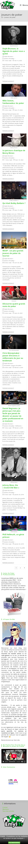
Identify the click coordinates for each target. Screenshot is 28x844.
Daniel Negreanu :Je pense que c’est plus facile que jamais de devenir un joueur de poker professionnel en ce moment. (12, 414)
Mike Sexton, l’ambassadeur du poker (13, 101)
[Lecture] (3, 761)
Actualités (7, 365)
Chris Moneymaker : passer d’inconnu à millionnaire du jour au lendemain (12, 357)
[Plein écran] (24, 761)
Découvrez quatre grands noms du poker (13, 305)
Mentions (6, 809)
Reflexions (19, 426)
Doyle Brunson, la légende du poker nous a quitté (13, 51)
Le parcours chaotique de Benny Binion (13, 151)
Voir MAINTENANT (14, 842)
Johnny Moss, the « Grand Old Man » (10, 486)
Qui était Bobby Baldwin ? (13, 203)
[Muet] (22, 761)
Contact (5, 807)
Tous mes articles (8, 811)
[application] (14, 756)
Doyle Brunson (8, 56)
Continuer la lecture (8, 81)
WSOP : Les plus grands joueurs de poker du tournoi (12, 253)
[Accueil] (2, 17)
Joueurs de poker (10, 17)
